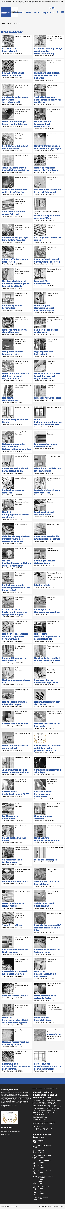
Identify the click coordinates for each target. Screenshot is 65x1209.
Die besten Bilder (6, 1134)
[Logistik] (47, 1185)
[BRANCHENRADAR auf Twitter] (37, 1129)
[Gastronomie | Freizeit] (47, 1174)
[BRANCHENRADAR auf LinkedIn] (40, 1129)
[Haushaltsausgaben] (47, 1200)
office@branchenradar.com (39, 1117)
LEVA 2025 (7, 1127)
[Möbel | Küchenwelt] (47, 1190)
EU (53, 8)
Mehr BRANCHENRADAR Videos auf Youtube (44, 1088)
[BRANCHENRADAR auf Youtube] (47, 1129)
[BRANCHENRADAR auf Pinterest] (51, 1129)
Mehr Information (32, 2)
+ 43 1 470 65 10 (39, 1116)
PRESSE (9, 23)
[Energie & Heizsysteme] (47, 1164)
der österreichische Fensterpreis (10, 1131)
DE (50, 8)
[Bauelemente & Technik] (47, 1149)
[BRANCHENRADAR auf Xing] (44, 1129)
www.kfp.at (4, 1106)
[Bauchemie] (47, 1144)
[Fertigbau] (47, 1169)
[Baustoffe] (47, 1154)
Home (3, 23)
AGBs (8, 1206)
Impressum (4, 1206)
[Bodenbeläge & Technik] (47, 1159)
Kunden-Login (14, 1206)
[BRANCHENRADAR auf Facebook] (34, 1129)
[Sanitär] (47, 1195)
